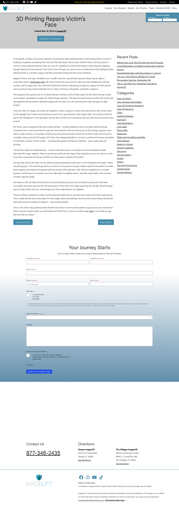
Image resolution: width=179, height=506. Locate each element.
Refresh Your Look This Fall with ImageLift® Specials (140, 62)
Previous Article (23, 222)
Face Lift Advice (124, 98)
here (91, 210)
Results (131, 7)
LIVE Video (122, 126)
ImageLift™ (62, 30)
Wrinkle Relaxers (124, 172)
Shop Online (152, 2)
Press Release (123, 140)
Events (163, 2)
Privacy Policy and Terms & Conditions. (104, 305)
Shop (174, 7)
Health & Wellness (125, 115)
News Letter (122, 130)
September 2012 (38, 81)
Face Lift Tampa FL (125, 108)
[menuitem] (135, 2)
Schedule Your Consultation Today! (39, 372)
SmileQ (120, 158)
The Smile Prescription (127, 165)
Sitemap (81, 482)
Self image (121, 151)
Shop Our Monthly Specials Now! (89, 2)
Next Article (106, 222)
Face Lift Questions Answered (130, 105)
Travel (151, 7)
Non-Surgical (120, 7)
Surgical (108, 7)
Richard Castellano (125, 147)
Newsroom (122, 133)
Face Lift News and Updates (129, 101)
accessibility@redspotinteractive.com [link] (91, 500)
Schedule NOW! (163, 7)
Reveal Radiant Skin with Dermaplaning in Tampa (139, 72)
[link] (115, 500)
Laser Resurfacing (125, 122)
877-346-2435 (12, 2)
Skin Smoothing (124, 154)
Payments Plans (135, 2)
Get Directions (84, 459)
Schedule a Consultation (51, 38)
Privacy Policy (90, 482)
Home (172, 2)
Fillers (119, 112)
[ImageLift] (15, 8)
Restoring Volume (125, 144)
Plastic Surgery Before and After (131, 137)
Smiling (120, 161)
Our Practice (141, 7)
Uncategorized (123, 168)
